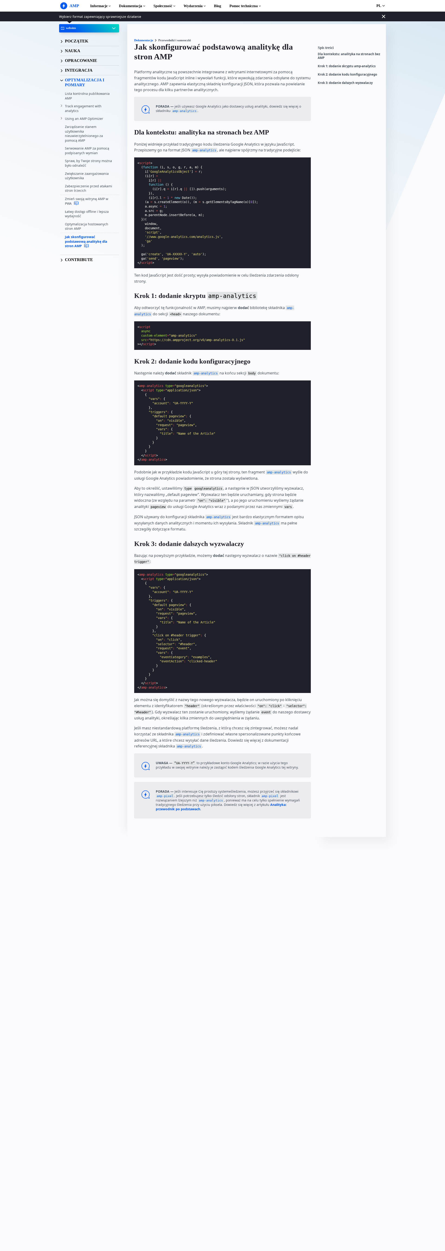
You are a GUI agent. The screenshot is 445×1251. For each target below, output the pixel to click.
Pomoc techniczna (243, 6)
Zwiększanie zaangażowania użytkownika (87, 175)
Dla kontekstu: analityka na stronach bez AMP (349, 56)
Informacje (99, 6)
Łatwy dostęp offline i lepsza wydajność (87, 213)
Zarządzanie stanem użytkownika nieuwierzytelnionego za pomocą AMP (84, 133)
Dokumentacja (130, 6)
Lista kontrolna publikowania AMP (87, 95)
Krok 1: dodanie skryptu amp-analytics (346, 66)
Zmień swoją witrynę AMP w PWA (86, 201)
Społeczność (162, 6)
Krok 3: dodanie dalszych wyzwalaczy (345, 83)
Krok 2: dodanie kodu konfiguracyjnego (347, 75)
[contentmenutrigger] (349, 49)
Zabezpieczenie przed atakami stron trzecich (88, 188)
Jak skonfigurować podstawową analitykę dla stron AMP (86, 241)
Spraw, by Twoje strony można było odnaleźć (88, 163)
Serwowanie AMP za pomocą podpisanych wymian (87, 150)
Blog (217, 6)
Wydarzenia (193, 6)
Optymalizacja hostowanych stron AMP (86, 226)
